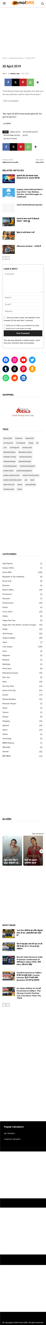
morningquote (14, 447)
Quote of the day (10, 139)
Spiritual (5, 725)
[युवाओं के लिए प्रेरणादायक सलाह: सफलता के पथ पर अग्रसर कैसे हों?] (8, 178)
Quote (25, 135)
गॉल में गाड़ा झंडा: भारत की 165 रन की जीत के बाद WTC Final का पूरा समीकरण (29, 946)
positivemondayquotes (27, 466)
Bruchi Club (6, 581)
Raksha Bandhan (9, 699)
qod (26, 480)
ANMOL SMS (15, 74)
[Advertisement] (23, 30)
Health (4, 629)
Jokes (4, 642)
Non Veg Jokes (8, 686)
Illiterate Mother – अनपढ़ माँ (29, 246)
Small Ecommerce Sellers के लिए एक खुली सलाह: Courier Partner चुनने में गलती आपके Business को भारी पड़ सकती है (29, 976)
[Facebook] (8, 82)
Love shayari (7, 647)
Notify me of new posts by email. (19, 328)
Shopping (6, 721)
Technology (6, 739)
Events (5, 607)
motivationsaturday (25, 457)
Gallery (5, 616)
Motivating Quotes (30, 132)
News (4, 682)
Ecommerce (7, 594)
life (37, 443)
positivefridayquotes (10, 466)
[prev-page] (4, 258)
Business (5, 585)
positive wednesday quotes (12, 480)
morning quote (27, 447)
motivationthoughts (24, 461)
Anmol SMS (7, 572)
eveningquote (20, 443)
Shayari (5, 717)
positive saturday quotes (11, 475)
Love (5, 447)
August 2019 (29, 438)
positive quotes (8, 471)
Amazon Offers (8, 568)
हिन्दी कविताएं (6, 756)
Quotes (19, 484)
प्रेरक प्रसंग (6, 747)
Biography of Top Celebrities (13, 577)
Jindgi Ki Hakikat (8, 638)
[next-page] (7, 258)
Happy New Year (8, 620)
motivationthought (9, 461)
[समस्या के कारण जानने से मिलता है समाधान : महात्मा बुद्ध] (8, 221)
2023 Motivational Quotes (29, 205)
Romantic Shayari (9, 704)
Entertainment (7, 603)
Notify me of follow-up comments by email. (22, 325)
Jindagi (30, 443)
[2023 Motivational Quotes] (8, 208)
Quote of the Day (9, 690)
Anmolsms (18, 438)
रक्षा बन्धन (5, 752)
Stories (5, 734)
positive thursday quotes (31, 475)
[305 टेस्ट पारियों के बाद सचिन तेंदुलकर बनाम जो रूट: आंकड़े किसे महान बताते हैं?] (8, 933)
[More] (38, 82)
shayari (19, 489)
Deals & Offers (8, 590)
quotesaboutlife (30, 484)
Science (5, 712)
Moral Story (6, 669)
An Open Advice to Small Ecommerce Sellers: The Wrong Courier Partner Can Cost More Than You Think (29, 993)
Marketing (6, 664)
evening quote (8, 443)
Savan (4, 708)
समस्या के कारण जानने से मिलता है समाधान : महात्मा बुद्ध (28, 219)
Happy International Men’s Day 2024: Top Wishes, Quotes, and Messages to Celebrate (30, 193)
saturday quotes (8, 489)
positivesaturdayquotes (24, 471)
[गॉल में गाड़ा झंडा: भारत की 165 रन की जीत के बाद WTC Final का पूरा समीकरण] (8, 947)
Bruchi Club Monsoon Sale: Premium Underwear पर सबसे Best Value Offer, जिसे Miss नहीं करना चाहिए (30, 961)
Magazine (6, 655)
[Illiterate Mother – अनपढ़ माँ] (8, 249)
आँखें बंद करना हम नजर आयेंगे (10, 162)
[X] (15, 82)
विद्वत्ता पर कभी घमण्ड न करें (25, 232)
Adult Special (7, 563)
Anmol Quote (15, 132)
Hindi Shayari (7, 633)
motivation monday (9, 457)
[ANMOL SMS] (5, 73)
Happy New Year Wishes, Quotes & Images (19, 625)
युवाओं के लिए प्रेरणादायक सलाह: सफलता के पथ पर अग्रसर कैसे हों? (28, 176)
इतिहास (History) (8, 743)
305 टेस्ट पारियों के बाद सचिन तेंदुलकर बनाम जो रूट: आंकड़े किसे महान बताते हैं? (30, 932)
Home (4, 58)
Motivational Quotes (16, 58)
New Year (6, 677)
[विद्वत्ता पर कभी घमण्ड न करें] (8, 235)
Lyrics (4, 651)
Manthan (5, 660)
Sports (4, 730)
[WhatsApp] (30, 82)
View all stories (38, 834)
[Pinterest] (23, 82)
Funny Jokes (7, 612)
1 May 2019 (39, 162)
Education (6, 598)
